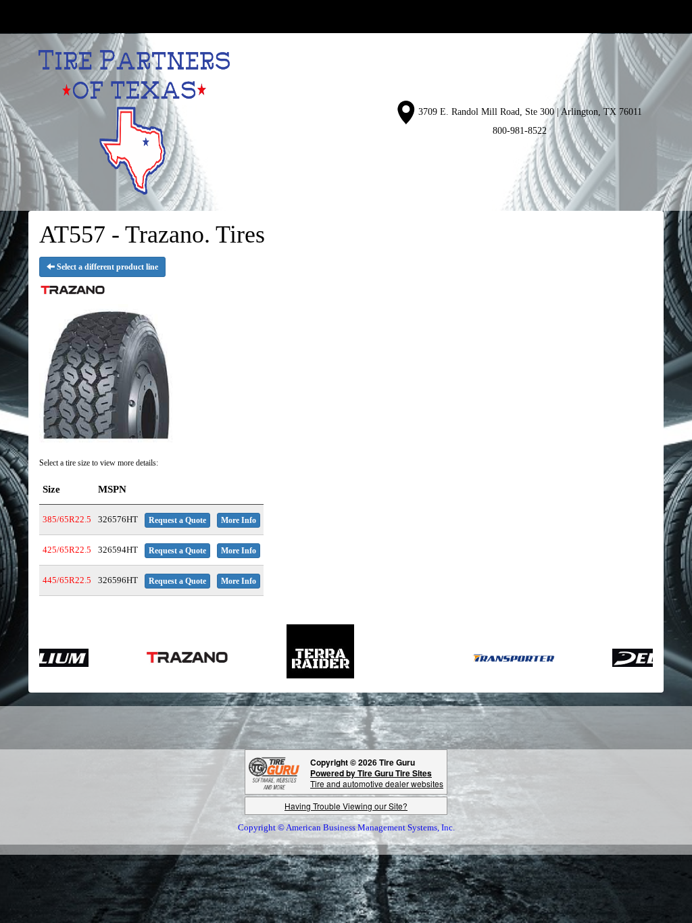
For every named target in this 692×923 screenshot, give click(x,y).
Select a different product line (106, 267)
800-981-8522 (520, 131)
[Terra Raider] (293, 657)
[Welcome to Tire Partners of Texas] (134, 121)
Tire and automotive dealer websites (376, 778)
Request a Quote (177, 520)
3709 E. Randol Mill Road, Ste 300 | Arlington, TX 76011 (530, 112)
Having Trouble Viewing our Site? (346, 806)
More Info (238, 520)
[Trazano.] (160, 657)
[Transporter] (486, 657)
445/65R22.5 (67, 580)
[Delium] (628, 657)
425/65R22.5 (67, 550)
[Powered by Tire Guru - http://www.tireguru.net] (274, 772)
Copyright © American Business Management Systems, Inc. (346, 827)
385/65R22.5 (67, 519)
